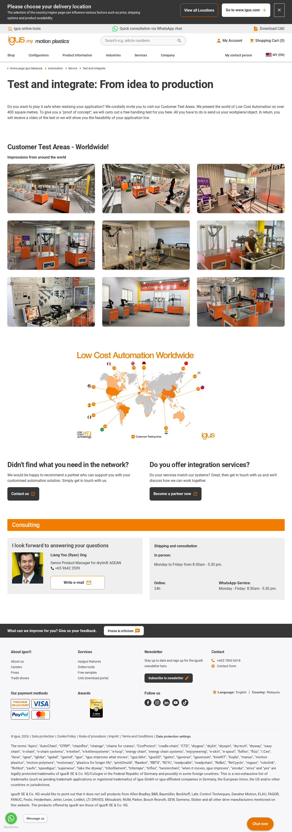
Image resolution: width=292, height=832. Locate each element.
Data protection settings (173, 736)
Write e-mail (74, 582)
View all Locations (199, 10)
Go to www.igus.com (243, 10)
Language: (232, 692)
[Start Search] (179, 40)
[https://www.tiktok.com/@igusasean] (184, 702)
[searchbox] (140, 40)
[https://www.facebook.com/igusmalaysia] (147, 702)
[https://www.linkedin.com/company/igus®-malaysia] (166, 702)
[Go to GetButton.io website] (11, 827)
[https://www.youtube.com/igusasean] (175, 702)
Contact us (20, 494)
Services (141, 55)
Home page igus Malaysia (26, 68)
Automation (55, 68)
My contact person (238, 55)
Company (168, 55)
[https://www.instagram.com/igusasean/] (157, 702)
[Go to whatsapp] (11, 818)
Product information (77, 55)
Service (72, 68)
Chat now (260, 824)
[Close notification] (279, 10)
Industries (113, 55)
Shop (11, 55)
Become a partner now (172, 494)
